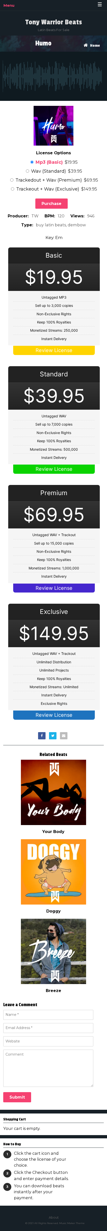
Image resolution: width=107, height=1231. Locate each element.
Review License (54, 350)
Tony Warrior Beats (53, 22)
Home (95, 45)
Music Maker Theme (72, 1223)
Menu (8, 5)
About (54, 1217)
